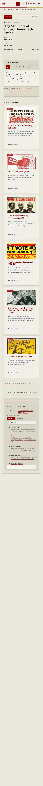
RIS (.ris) (26, 88)
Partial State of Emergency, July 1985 (20, 127)
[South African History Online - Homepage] (4, 3)
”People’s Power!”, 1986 (18, 172)
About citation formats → (30, 92)
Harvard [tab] (14, 67)
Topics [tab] (20, 418)
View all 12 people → (14, 467)
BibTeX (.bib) (15, 88)
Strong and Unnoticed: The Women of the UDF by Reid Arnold (20, 310)
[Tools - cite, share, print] (23, 3)
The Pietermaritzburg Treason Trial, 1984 (18, 217)
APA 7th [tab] (8, 66)
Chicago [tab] (33, 67)
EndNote (7, 92)
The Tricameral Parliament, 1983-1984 (21, 263)
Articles (10, 10)
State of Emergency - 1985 (20, 356)
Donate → (8, 385)
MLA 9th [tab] (27, 66)
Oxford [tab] (21, 67)
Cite (24, 50)
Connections (10, 50)
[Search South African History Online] (18, 4)
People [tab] (11, 418)
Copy (35, 73)
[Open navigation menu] (39, 3)
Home (3, 10)
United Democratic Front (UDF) (25, 10)
